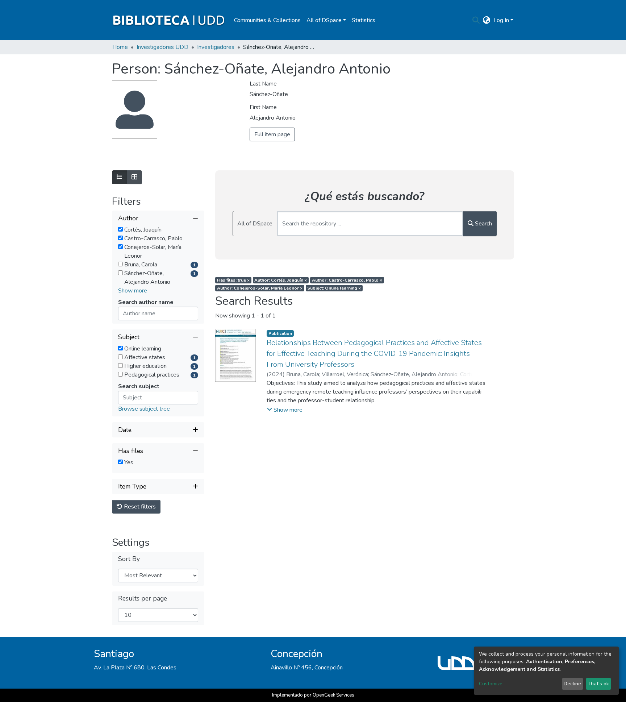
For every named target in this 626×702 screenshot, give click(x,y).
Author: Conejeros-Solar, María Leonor (259, 288)
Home (120, 47)
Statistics (363, 20)
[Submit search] (476, 20)
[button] (486, 20)
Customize (490, 683)
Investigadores (215, 47)
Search (482, 224)
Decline (572, 683)
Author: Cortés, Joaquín (280, 280)
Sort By (129, 559)
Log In (501, 20)
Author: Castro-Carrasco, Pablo (347, 280)
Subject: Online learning (334, 288)
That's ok (598, 683)
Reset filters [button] (139, 507)
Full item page (272, 134)
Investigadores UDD (162, 47)
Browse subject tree (144, 409)
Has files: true (233, 280)
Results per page (142, 598)
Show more (132, 291)
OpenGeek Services (333, 695)
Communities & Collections (267, 20)
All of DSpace (254, 224)
